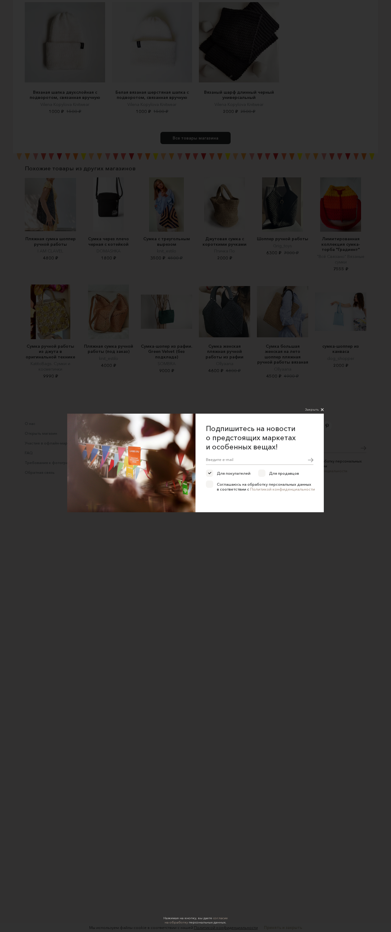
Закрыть (312, 409)
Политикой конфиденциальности (282, 489)
